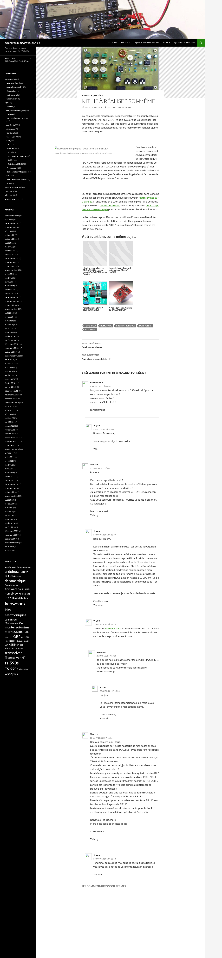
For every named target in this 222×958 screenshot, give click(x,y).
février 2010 (10, 523)
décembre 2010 (11, 484)
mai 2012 (9, 418)
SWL (8, 175)
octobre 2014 (11, 305)
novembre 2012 (12, 394)
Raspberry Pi (11, 640)
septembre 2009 (12, 542)
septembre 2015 (12, 270)
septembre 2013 (12, 356)
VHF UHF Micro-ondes (16, 179)
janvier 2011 (10, 480)
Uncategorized (11, 191)
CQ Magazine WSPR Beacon (146, 43)
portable (25, 632)
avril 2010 (9, 515)
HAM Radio (87, 95)
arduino (11, 571)
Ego (6, 102)
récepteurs (90, 330)
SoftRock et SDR (15, 164)
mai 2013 (9, 371)
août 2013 (9, 359)
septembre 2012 (12, 402)
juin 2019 (9, 231)
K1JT (7, 598)
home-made (106, 326)
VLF (8, 183)
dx (20, 576)
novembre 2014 (12, 301)
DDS (12, 576)
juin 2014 (9, 320)
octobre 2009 (11, 539)
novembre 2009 (12, 535)
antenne (27, 567)
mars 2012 (9, 426)
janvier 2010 (10, 527)
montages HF (145, 326)
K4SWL (14, 597)
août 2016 (9, 243)
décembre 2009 (11, 531)
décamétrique (15, 581)
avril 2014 (9, 328)
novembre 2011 (12, 441)
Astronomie (10, 79)
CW (8, 140)
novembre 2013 (12, 348)
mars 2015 (9, 285)
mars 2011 (9, 472)
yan (109, 107)
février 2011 (10, 476)
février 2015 (10, 289)
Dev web (10, 114)
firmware (11, 589)
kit (25, 604)
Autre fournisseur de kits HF (96, 357)
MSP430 (10, 631)
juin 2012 (9, 414)
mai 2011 (9, 465)
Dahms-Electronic (110, 205)
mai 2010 (9, 511)
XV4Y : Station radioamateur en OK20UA (16, 59)
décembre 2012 (11, 391)
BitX (10, 152)
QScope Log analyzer (184, 43)
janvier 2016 (10, 254)
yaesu (15, 674)
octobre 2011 (11, 445)
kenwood (14, 603)
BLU (7, 576)
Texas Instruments (14, 648)
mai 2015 (9, 278)
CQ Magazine (12, 136)
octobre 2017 (11, 235)
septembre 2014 (12, 309)
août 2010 (9, 500)
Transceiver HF (15, 657)
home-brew (90, 326)
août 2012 (9, 406)
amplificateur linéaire (14, 567)
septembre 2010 (12, 496)
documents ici (113, 628)
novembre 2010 (12, 488)
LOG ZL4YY (112, 43)
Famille (10, 106)
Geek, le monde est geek (15, 110)
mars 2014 (9, 332)
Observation (12, 99)
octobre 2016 (11, 239)
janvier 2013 (10, 387)
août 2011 (9, 453)
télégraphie (23, 669)
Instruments (12, 95)
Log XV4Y (125, 43)
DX (8, 144)
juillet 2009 (9, 550)
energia (14, 585)
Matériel (99, 95)
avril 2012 (9, 422)
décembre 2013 (11, 344)
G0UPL (21, 589)
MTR (19, 631)
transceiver (13, 653)
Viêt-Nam (9, 195)
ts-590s (12, 662)
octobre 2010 (11, 492)
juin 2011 (9, 461)
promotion (9, 637)
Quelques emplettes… (93, 345)
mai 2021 (9, 219)
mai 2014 (9, 324)
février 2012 (10, 430)
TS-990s (11, 669)
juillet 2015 (9, 274)
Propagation (12, 168)
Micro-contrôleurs (13, 187)
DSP (17, 576)
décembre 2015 (11, 258)
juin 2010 (9, 507)
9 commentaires (123, 107)
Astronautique (13, 83)
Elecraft (8, 585)
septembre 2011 (12, 449)
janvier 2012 (10, 433)
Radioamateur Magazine (17, 172)
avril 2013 (9, 375)
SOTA (7, 645)
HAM (27, 589)
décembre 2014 (11, 297)
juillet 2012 (9, 410)
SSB (12, 644)
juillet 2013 (9, 363)
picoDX (166, 43)
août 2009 (9, 546)
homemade (24, 593)
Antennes (11, 129)
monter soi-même (17, 627)
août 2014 (9, 313)
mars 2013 (9, 379)
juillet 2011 (9, 457)
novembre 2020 (12, 227)
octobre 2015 (11, 266)
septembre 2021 (12, 215)
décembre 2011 (11, 437)
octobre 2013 (11, 352)
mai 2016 (9, 247)
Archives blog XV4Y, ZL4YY (22, 42)
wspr (8, 674)
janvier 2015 (10, 293)
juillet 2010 (9, 504)
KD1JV (23, 597)
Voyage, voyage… (12, 199)
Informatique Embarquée (17, 118)
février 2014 (10, 336)
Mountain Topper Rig (17, 156)
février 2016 (10, 250)
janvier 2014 (10, 340)
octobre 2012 (11, 398)
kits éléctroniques (125, 326)
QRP (10, 160)
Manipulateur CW (14, 623)
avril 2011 (9, 468)
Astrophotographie (15, 87)
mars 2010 (9, 519)
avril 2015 (9, 282)
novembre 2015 (12, 262)
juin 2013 (9, 367)
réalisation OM (24, 641)
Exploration (12, 91)
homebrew (12, 593)
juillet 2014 (9, 317)
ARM (20, 571)
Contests (10, 133)
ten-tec (19, 644)
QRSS (25, 637)
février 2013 (10, 383)
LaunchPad (11, 619)
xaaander (102, 652)
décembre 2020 (11, 223)
